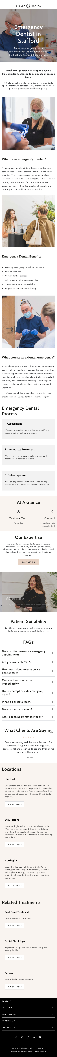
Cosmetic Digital (26, 1045)
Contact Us (28, 562)
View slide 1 (20, 608)
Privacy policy (40, 1045)
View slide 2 (28, 608)
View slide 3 (36, 608)
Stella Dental (24, 1041)
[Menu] (3, 6)
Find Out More (14, 797)
